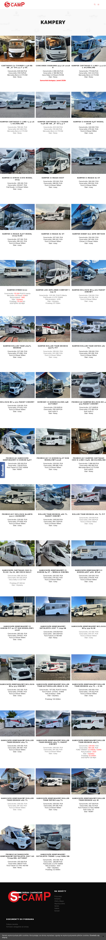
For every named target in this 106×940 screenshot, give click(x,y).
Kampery (57, 899)
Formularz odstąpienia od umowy (17, 927)
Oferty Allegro (59, 901)
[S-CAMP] (14, 4)
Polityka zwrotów (12, 924)
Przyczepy (58, 896)
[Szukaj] (95, 4)
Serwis (56, 906)
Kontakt (57, 911)
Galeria (56, 908)
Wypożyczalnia (59, 903)
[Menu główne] (98, 4)
